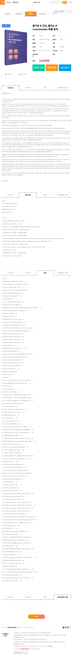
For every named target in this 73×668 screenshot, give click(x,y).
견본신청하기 (65, 68)
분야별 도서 (19, 14)
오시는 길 (30, 627)
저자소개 (28, 88)
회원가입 (15, 2)
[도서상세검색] (70, 2)
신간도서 (7, 14)
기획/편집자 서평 (62, 88)
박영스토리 (42, 14)
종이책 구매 (38, 68)
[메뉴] (2, 2)
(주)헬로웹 (50, 646)
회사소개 (4, 627)
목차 (45, 88)
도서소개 (10, 88)
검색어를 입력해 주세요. (55, 2)
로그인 (8, 2)
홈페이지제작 (18, 655)
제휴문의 (25, 627)
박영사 (31, 14)
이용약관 (19, 627)
